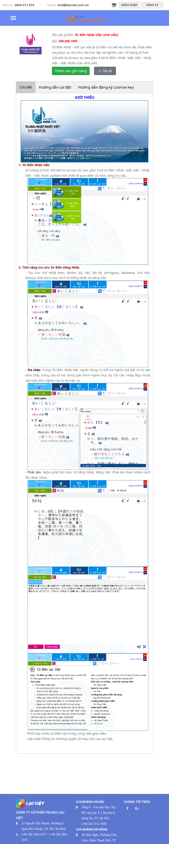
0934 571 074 (24, 5)
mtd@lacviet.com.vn (73, 5)
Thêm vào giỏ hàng (71, 70)
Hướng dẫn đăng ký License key (106, 87)
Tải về (107, 70)
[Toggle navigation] (13, 18)
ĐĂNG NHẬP (129, 5)
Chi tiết (26, 87)
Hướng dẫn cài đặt (55, 87)
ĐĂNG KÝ (152, 5)
